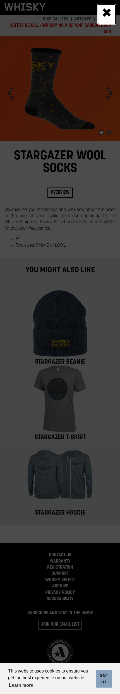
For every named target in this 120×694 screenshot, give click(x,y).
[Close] (107, 14)
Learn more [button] (21, 685)
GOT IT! (104, 678)
